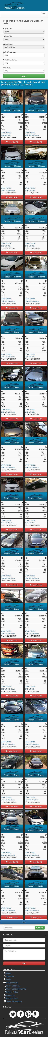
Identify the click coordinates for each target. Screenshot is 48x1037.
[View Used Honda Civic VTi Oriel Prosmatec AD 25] (12, 710)
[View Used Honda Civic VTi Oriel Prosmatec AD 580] (36, 101)
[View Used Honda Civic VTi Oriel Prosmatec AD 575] (12, 156)
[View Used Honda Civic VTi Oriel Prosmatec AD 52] (12, 765)
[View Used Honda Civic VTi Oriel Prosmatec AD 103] (36, 710)
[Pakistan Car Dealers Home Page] (14, 5)
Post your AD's (12, 983)
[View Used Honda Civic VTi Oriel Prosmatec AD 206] (36, 765)
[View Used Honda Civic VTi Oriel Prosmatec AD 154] (12, 655)
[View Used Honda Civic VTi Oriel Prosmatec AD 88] (36, 876)
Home (8, 973)
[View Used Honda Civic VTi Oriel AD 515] (36, 156)
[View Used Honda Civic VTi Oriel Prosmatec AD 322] (12, 322)
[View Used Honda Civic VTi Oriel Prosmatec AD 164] (12, 821)
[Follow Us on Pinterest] (28, 1014)
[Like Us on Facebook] (20, 1014)
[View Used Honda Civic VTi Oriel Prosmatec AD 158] (36, 544)
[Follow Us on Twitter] (13, 1014)
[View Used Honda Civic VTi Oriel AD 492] (12, 212)
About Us (10, 976)
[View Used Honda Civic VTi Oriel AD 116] (36, 489)
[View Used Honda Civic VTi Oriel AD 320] (36, 322)
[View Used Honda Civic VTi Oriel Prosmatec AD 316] (12, 378)
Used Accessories (19, 989)
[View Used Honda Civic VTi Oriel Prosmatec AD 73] (12, 489)
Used (3, 133)
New (8, 986)
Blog (16, 992)
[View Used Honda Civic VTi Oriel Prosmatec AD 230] (12, 433)
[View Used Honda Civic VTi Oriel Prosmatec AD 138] (36, 821)
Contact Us (10, 995)
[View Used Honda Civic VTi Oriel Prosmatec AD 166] (12, 599)
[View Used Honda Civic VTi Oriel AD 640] (12, 101)
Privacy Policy (12, 998)
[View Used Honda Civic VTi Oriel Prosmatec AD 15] (36, 599)
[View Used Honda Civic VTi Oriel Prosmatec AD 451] (12, 267)
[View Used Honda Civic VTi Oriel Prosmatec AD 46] (12, 876)
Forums (9, 992)
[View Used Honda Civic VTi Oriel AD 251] (36, 378)
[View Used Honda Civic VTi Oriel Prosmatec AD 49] (12, 544)
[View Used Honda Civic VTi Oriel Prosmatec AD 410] (36, 267)
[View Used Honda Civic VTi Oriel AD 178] (36, 655)
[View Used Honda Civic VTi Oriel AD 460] (36, 212)
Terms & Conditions (14, 1001)
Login (8, 979)
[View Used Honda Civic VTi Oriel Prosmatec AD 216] (36, 433)
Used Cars (16, 986)
